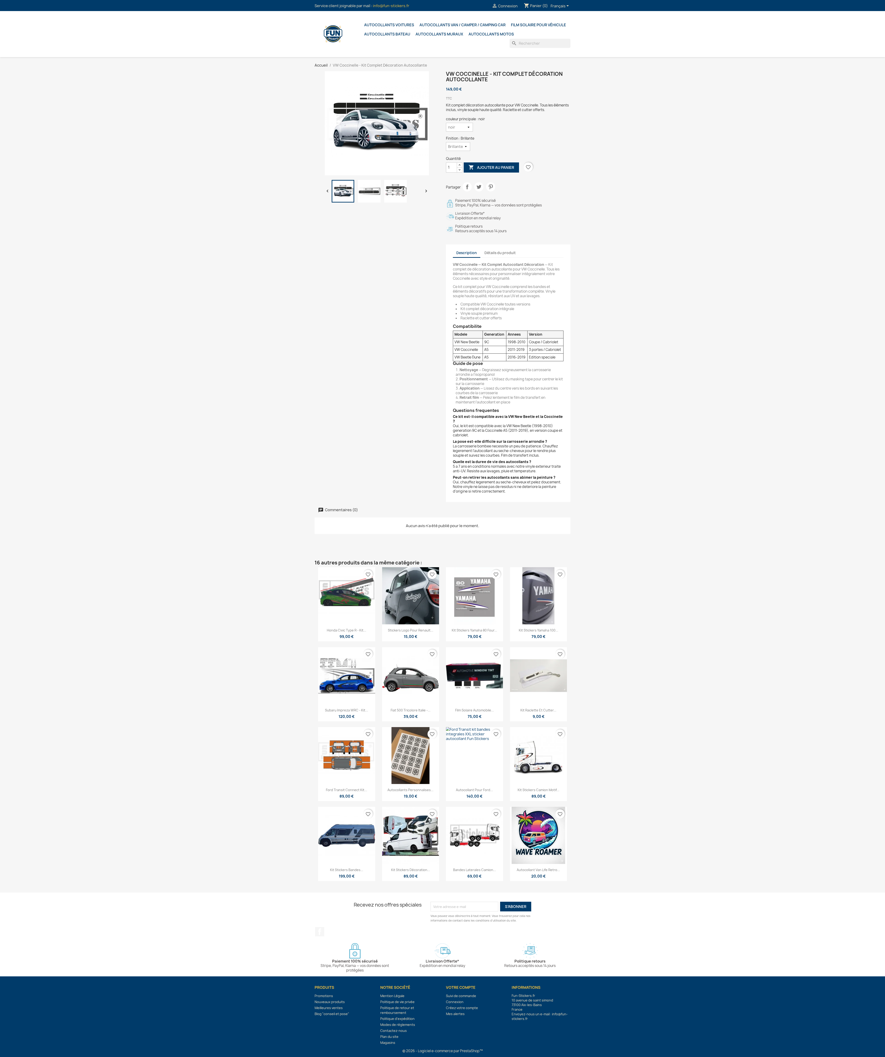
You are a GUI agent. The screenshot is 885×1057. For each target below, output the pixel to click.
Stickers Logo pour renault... (410, 630)
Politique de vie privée (397, 1002)
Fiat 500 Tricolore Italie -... (411, 710)
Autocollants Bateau (387, 34)
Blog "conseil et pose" (332, 1014)
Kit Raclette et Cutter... (538, 710)
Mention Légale (392, 996)
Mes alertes (455, 1014)
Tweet (479, 186)
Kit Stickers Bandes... (346, 870)
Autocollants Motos (491, 34)
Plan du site (389, 1036)
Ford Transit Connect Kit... (346, 790)
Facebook (319, 931)
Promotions (324, 996)
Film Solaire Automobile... (474, 710)
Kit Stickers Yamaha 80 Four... (474, 630)
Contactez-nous (393, 1030)
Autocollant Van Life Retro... (538, 870)
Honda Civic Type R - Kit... (346, 630)
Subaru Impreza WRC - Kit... (346, 710)
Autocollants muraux (439, 34)
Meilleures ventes (329, 1008)
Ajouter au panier (491, 167)
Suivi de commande (461, 996)
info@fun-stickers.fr (391, 5)
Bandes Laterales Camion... (474, 870)
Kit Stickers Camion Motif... (538, 790)
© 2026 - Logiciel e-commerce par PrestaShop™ (442, 1050)
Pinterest (490, 186)
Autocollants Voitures (389, 24)
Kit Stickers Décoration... (410, 870)
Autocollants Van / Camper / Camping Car (462, 24)
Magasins (387, 1042)
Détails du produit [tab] (500, 252)
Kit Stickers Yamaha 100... (538, 630)
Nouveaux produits (330, 1002)
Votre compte (460, 987)
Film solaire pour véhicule (538, 24)
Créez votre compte (462, 1008)
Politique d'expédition (397, 1018)
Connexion (454, 1002)
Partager (467, 186)
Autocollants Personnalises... (410, 790)
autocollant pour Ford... (474, 790)
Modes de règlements (397, 1024)
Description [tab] (466, 252)
